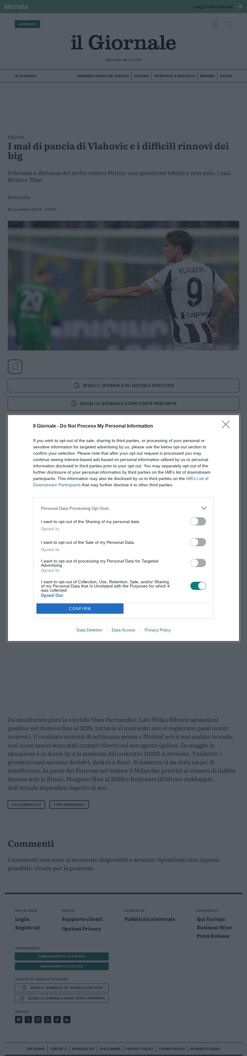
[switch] (198, 521)
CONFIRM (80, 608)
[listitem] (123, 508)
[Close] (227, 426)
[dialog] (123, 528)
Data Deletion (89, 630)
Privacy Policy (158, 630)
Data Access (123, 630)
